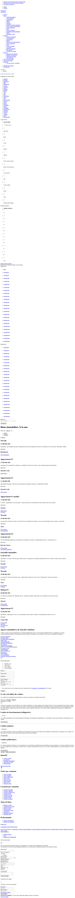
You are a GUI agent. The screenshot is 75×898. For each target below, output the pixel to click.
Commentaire (4, 871)
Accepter (9, 699)
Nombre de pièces (5, 859)
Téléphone (3, 676)
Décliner (14, 699)
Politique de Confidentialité (38, 688)
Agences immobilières (9, 820)
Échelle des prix (5, 861)
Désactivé (4, 729)
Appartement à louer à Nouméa (47, 829)
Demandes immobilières (9, 761)
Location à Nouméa (8, 789)
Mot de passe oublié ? (6, 892)
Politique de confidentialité (10, 837)
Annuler (2, 752)
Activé (3, 715)
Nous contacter (7, 763)
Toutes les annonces (11, 17)
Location (4, 71)
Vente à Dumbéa (7, 775)
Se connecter (6, 759)
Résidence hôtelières (8, 813)
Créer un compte (7, 758)
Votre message (4, 679)
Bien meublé (9, 50)
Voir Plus (3, 624)
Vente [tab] (5, 433)
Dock (7, 29)
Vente (5, 15)
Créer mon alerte (4, 876)
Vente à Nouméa (7, 774)
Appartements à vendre (9, 806)
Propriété (8, 23)
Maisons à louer (7, 809)
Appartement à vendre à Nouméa (19, 829)
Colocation (8, 47)
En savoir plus (4, 722)
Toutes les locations (8, 799)
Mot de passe (4, 889)
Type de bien (4, 856)
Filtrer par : (3, 430)
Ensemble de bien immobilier (13, 31)
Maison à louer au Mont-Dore (62, 829)
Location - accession (11, 51)
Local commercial (10, 27)
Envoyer (3, 691)
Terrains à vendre (7, 807)
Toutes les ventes (7, 783)
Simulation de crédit (11, 56)
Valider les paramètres (10, 752)
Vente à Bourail (7, 781)
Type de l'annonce (5, 852)
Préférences (3, 699)
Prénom (3, 670)
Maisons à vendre (8, 805)
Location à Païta (7, 793)
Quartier (2, 869)
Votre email (4, 673)
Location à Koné (7, 797)
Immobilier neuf (7, 814)
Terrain (8, 22)
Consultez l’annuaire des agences (8, 656)
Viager (8, 33)
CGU (5, 835)
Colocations (6, 811)
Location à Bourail (8, 796)
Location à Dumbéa (8, 791)
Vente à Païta (7, 778)
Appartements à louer (8, 810)
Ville (2, 866)
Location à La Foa (8, 795)
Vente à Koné (7, 782)
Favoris (11, 4)
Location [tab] (6, 435)
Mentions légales (7, 834)
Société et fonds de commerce (13, 25)
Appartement (9, 19)
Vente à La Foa (7, 779)
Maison (8, 21)
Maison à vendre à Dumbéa (33, 829)
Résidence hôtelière (10, 48)
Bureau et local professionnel (13, 26)
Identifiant (3, 886)
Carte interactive (10, 18)
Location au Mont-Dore (9, 792)
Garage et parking (10, 30)
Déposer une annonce (6, 766)
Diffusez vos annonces (9, 822)
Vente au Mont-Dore (8, 777)
